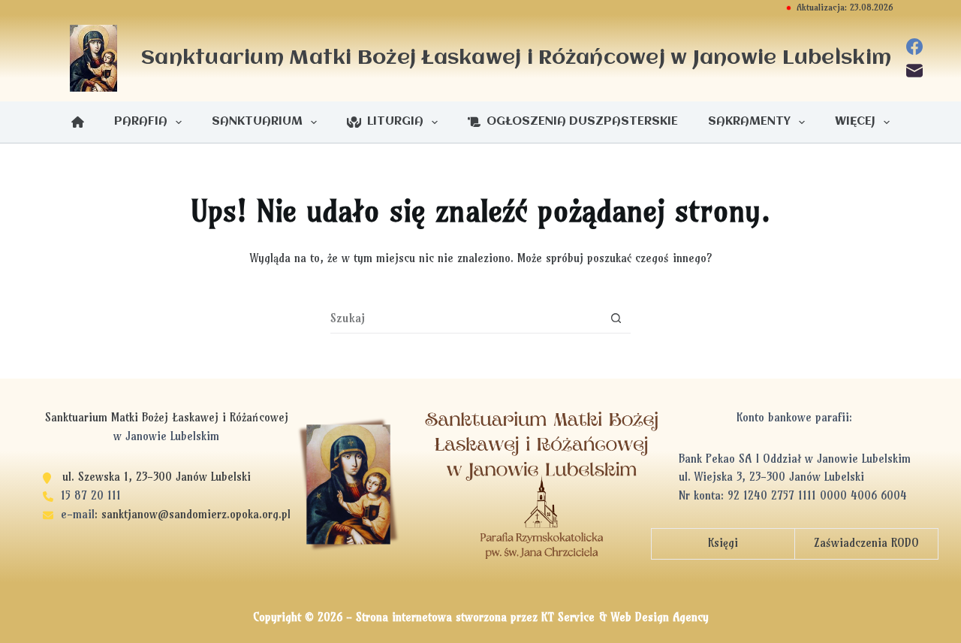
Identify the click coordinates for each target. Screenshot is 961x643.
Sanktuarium (257, 122)
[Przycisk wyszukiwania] (616, 318)
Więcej (855, 122)
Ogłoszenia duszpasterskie (579, 122)
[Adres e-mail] (914, 70)
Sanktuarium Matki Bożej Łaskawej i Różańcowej (516, 58)
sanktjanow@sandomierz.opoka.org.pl (196, 514)
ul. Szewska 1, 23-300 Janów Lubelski (156, 476)
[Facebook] (914, 46)
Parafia (140, 122)
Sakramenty (749, 122)
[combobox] (465, 318)
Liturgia (392, 122)
